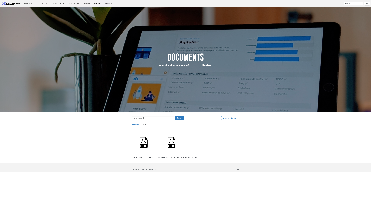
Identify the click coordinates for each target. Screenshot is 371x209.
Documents (97, 3)
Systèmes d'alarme (30, 3)
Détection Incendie (57, 3)
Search (179, 118)
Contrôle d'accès (73, 3)
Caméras (44, 3)
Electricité (86, 3)
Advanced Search (229, 118)
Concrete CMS (152, 169)
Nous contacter (110, 3)
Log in (237, 169)
